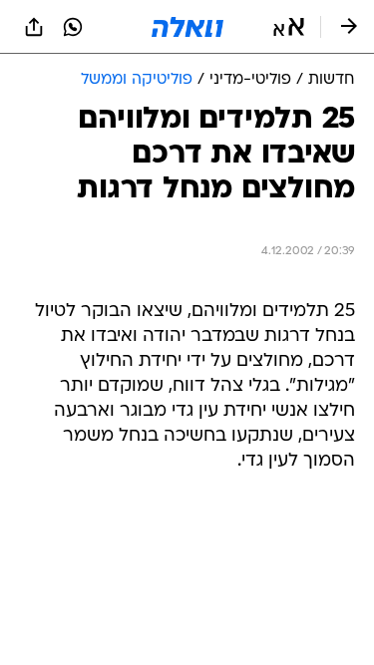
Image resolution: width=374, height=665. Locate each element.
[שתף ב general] (34, 27)
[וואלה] (187, 27)
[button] (288, 27)
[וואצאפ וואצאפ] (73, 27)
